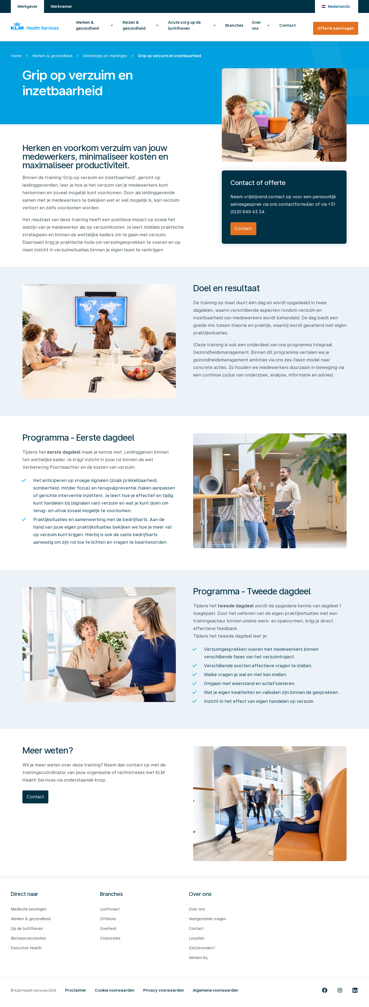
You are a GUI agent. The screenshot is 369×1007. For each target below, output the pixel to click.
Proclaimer (75, 990)
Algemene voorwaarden (215, 990)
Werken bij (198, 957)
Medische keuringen (28, 909)
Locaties (196, 938)
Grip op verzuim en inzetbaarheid (169, 56)
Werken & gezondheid (87, 25)
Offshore (108, 919)
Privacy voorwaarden (163, 990)
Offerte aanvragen (335, 28)
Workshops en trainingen (105, 56)
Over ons (256, 25)
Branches (234, 25)
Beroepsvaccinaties (28, 938)
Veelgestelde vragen (207, 919)
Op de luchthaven (27, 928)
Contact (287, 25)
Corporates (110, 938)
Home (16, 56)
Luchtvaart (110, 909)
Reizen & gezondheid (134, 25)
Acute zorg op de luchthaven (184, 25)
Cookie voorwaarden (115, 990)
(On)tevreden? (202, 948)
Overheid (108, 928)
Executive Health (26, 948)
